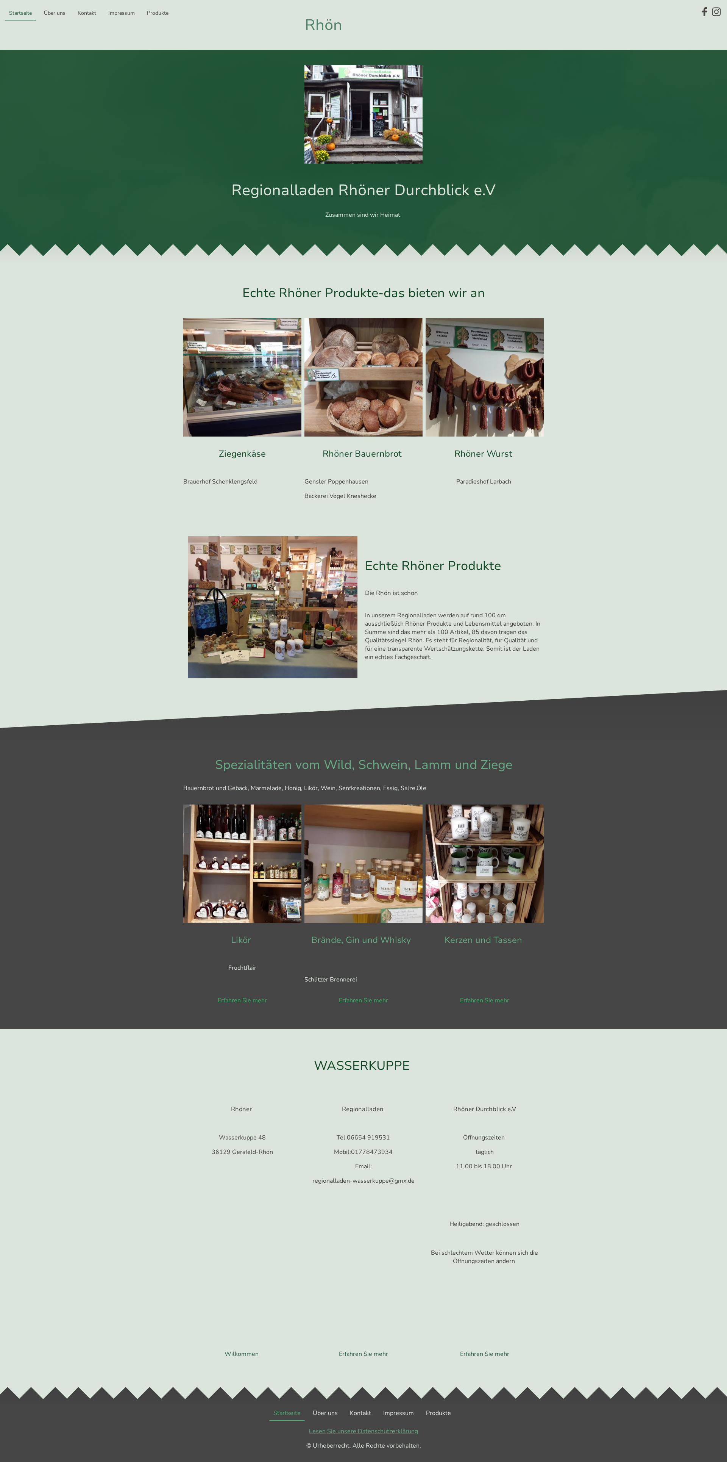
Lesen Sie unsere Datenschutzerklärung (363, 1431)
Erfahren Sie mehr (242, 1000)
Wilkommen (242, 1354)
